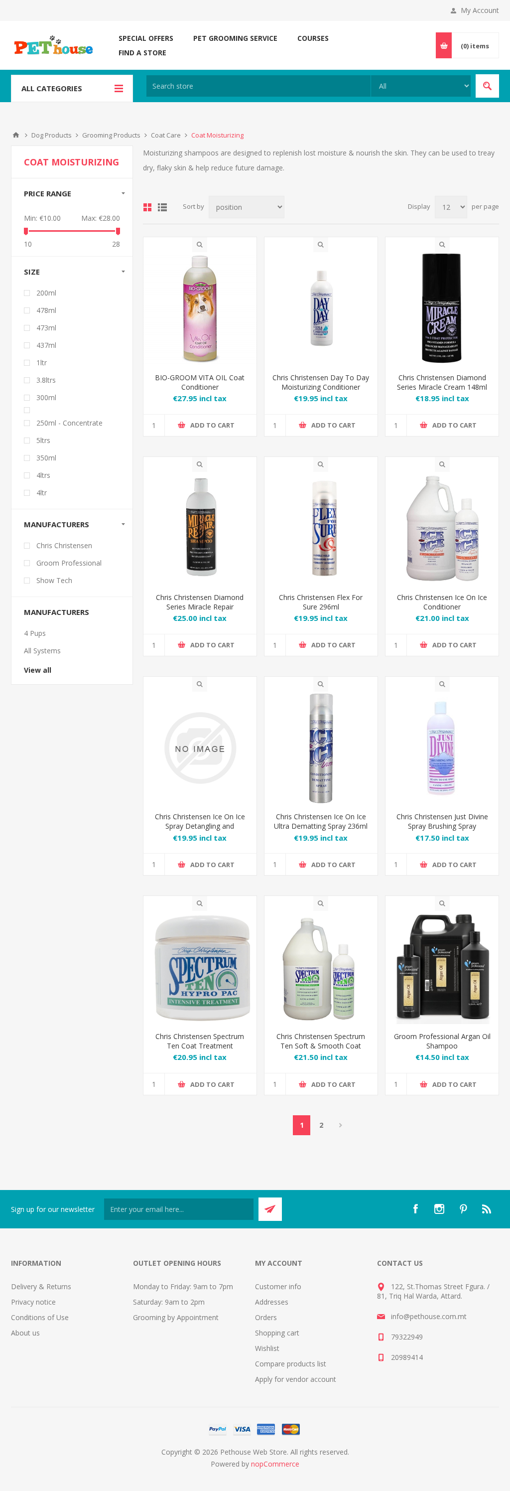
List (162, 207)
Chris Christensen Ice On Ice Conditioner (442, 602)
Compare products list (290, 1363)
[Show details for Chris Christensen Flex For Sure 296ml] (321, 528)
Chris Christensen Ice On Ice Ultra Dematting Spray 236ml (321, 821)
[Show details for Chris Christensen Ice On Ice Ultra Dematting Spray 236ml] (321, 748)
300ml (46, 397)
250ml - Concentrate (69, 423)
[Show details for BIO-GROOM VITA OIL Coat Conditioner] (199, 308)
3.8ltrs (46, 380)
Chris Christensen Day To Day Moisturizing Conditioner (320, 382)
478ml (46, 310)
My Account (480, 10)
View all (37, 670)
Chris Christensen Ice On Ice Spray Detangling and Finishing (200, 826)
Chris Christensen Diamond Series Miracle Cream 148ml (442, 382)
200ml (46, 293)
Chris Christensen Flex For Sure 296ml (321, 602)
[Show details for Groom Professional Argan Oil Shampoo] (442, 967)
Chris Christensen (64, 545)
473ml (46, 327)
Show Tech (54, 580)
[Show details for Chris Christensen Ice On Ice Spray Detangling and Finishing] (199, 748)
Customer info (278, 1286)
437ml (46, 345)
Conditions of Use (40, 1317)
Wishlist (267, 1348)
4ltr (41, 492)
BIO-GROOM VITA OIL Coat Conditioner (200, 382)
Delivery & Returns (41, 1286)
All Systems (42, 650)
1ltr (41, 362)
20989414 (407, 1357)
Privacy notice (33, 1302)
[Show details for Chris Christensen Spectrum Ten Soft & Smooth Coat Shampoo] (321, 967)
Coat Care (166, 135)
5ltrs (43, 440)
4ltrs (43, 475)
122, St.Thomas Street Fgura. (438, 1286)
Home (16, 135)
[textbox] (258, 86)
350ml (46, 457)
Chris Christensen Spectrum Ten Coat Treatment (199, 1041)
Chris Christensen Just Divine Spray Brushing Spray (442, 821)
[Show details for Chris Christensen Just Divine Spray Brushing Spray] (442, 748)
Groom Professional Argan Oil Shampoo (442, 1041)
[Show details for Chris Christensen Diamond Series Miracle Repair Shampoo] (199, 528)
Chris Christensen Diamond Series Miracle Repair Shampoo (200, 607)
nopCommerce (275, 1464)
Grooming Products (111, 135)
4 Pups (35, 633)
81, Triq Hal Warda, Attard (419, 1296)
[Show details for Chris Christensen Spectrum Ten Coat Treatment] (199, 967)
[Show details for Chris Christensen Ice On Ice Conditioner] (442, 528)
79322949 (407, 1337)
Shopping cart (277, 1333)
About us (25, 1333)
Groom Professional (69, 563)
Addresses (271, 1302)
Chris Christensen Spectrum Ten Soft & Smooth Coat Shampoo (320, 1046)
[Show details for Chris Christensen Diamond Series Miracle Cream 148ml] (442, 308)
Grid (147, 207)
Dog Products (51, 135)
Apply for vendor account (295, 1379)
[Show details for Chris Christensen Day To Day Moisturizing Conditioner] (321, 308)
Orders (266, 1317)
